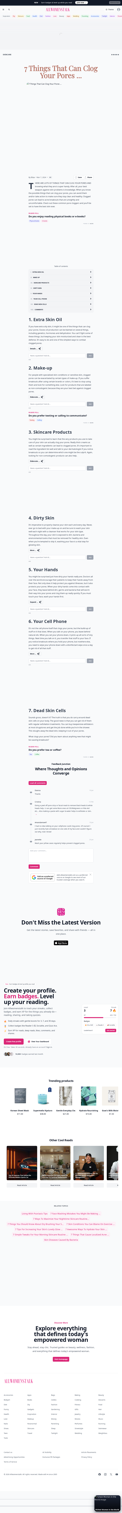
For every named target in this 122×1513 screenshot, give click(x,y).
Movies (77, 1419)
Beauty (61, 16)
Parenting (85, 16)
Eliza (33, 177)
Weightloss (102, 1433)
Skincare (21, 16)
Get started (111, 1030)
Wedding (76, 16)
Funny (6, 1409)
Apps (68, 16)
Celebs (53, 1400)
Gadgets (30, 1409)
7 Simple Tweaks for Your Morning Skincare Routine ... (40, 1234)
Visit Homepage (61, 1359)
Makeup (30, 1419)
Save (80, 177)
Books (29, 1400)
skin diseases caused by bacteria (61, 1239)
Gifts (76, 1409)
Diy (14, 16)
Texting (32, 420)
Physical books (34, 221)
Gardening (55, 1409)
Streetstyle (79, 1428)
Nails (6, 1424)
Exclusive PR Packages (51, 1457)
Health (35, 16)
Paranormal (32, 1424)
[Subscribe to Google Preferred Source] (43, 877)
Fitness (77, 1404)
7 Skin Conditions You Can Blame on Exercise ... (90, 1224)
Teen (6, 1433)
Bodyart (7, 1400)
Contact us (8, 1452)
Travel (29, 1433)
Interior (112, 16)
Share (89, 177)
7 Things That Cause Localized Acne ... (90, 1234)
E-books (44, 221)
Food (28, 16)
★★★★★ (115, 54)
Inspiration (6, 16)
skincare (7, 54)
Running (101, 1424)
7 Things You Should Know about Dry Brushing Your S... (36, 1224)
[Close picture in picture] (96, 1497)
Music (100, 1419)
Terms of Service (10, 1462)
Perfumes (78, 1424)
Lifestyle (101, 1414)
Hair (100, 1409)
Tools (6, 1438)
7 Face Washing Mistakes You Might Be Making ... (75, 1213)
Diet (41, 16)
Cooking (78, 1400)
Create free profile (13, 1041)
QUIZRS (91, 223)
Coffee (37, 754)
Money (53, 1419)
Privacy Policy (86, 1457)
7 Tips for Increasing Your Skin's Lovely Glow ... (39, 1229)
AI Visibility (47, 1452)
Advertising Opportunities (14, 1457)
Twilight (104, 16)
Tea (31, 754)
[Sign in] (119, 9)
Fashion (48, 16)
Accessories (95, 16)
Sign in (49, 1047)
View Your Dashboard (40, 1041)
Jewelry (77, 1414)
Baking (77, 1395)
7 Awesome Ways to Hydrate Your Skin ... (86, 1229)
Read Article (27, 1186)
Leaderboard (88, 1030)
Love (54, 16)
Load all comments (38, 783)
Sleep (53, 1428)
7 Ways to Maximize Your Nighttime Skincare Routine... (61, 1218)
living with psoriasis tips (35, 1213)
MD (50, 177)
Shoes (6, 1428)
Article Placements (88, 1452)
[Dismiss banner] (90, 874)
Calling (39, 420)
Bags (53, 1395)
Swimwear (102, 1428)
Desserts (101, 1400)
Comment (34, 866)
